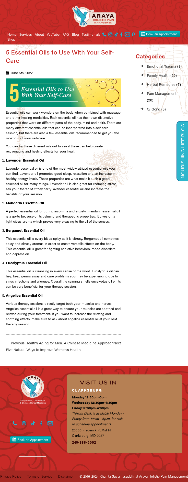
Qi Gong (153, 108)
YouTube (53, 34)
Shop (11, 39)
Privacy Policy (10, 476)
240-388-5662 (84, 442)
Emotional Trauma (161, 66)
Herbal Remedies (161, 84)
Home (11, 34)
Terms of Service (39, 476)
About (39, 34)
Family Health (158, 75)
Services (25, 34)
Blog (75, 34)
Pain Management (161, 93)
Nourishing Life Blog (183, 151)
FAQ (65, 34)
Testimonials (91, 34)
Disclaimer (66, 476)
